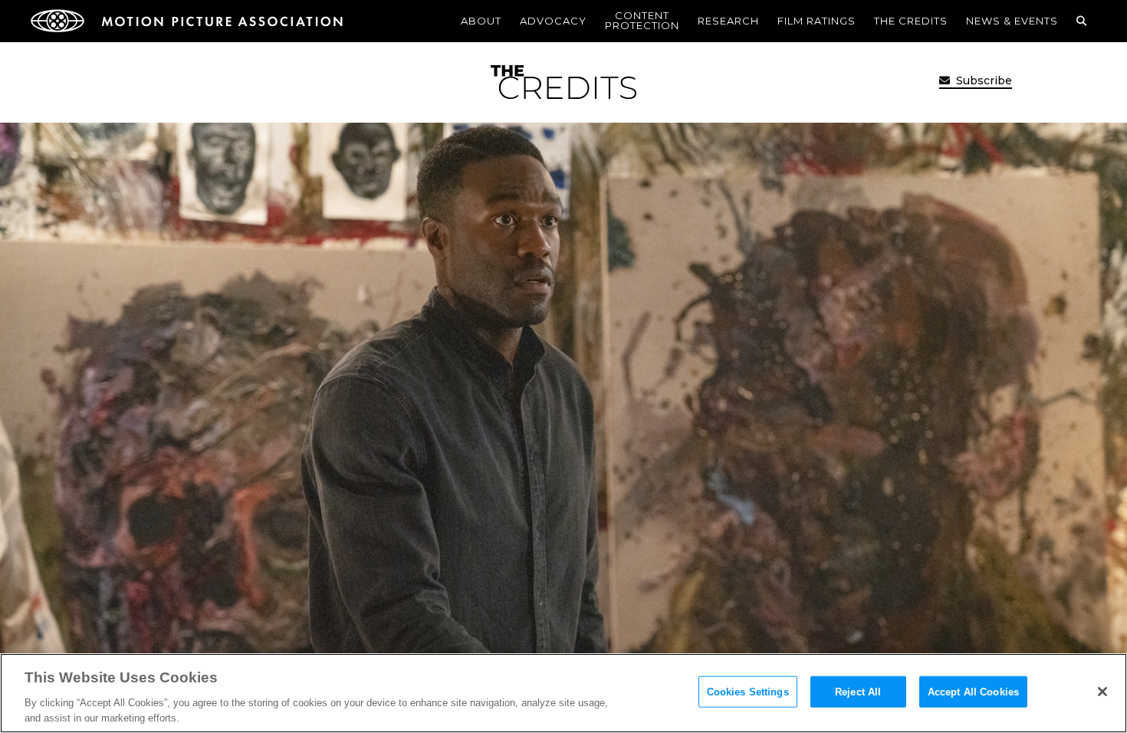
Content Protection (642, 20)
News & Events (1012, 21)
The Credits (911, 21)
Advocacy (553, 21)
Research (728, 21)
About (481, 21)
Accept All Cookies (973, 692)
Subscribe (982, 80)
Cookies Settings (748, 692)
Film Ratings (816, 21)
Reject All (858, 692)
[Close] (1102, 691)
